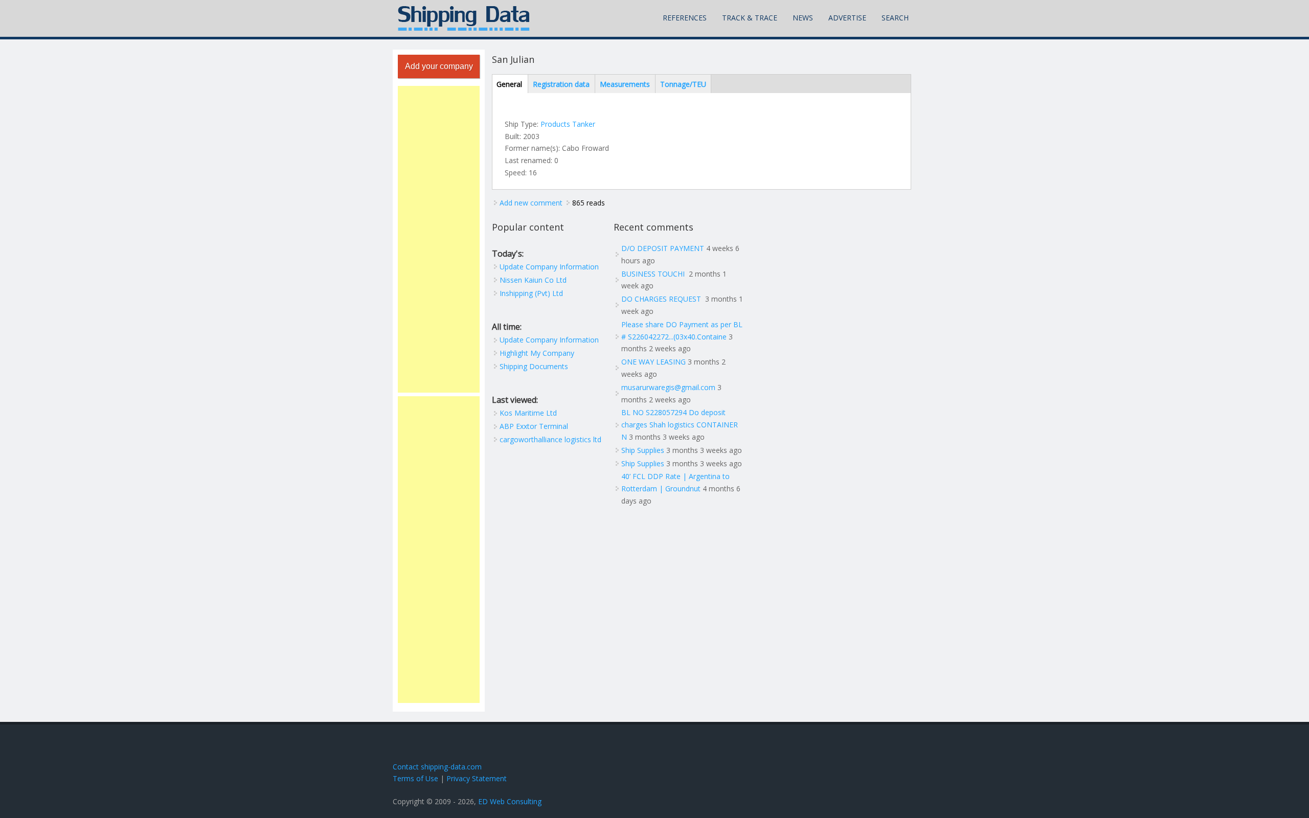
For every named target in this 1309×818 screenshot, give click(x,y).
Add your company (439, 66)
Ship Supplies (642, 450)
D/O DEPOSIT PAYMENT (662, 248)
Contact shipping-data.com (437, 766)
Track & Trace (749, 17)
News (803, 17)
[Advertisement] (439, 239)
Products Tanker (567, 124)
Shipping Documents (534, 366)
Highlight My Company (537, 353)
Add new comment (531, 203)
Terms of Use (415, 778)
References (685, 17)
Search (895, 17)
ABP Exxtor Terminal (534, 426)
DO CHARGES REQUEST (662, 299)
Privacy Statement (476, 778)
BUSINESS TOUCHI (654, 274)
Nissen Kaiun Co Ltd (533, 280)
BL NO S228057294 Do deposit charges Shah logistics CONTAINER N (679, 424)
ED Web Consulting (509, 801)
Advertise (847, 17)
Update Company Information (549, 266)
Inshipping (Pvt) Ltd (531, 293)
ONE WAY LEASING (653, 362)
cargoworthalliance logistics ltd (550, 439)
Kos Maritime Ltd (528, 413)
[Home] (464, 18)
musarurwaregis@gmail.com (668, 387)
